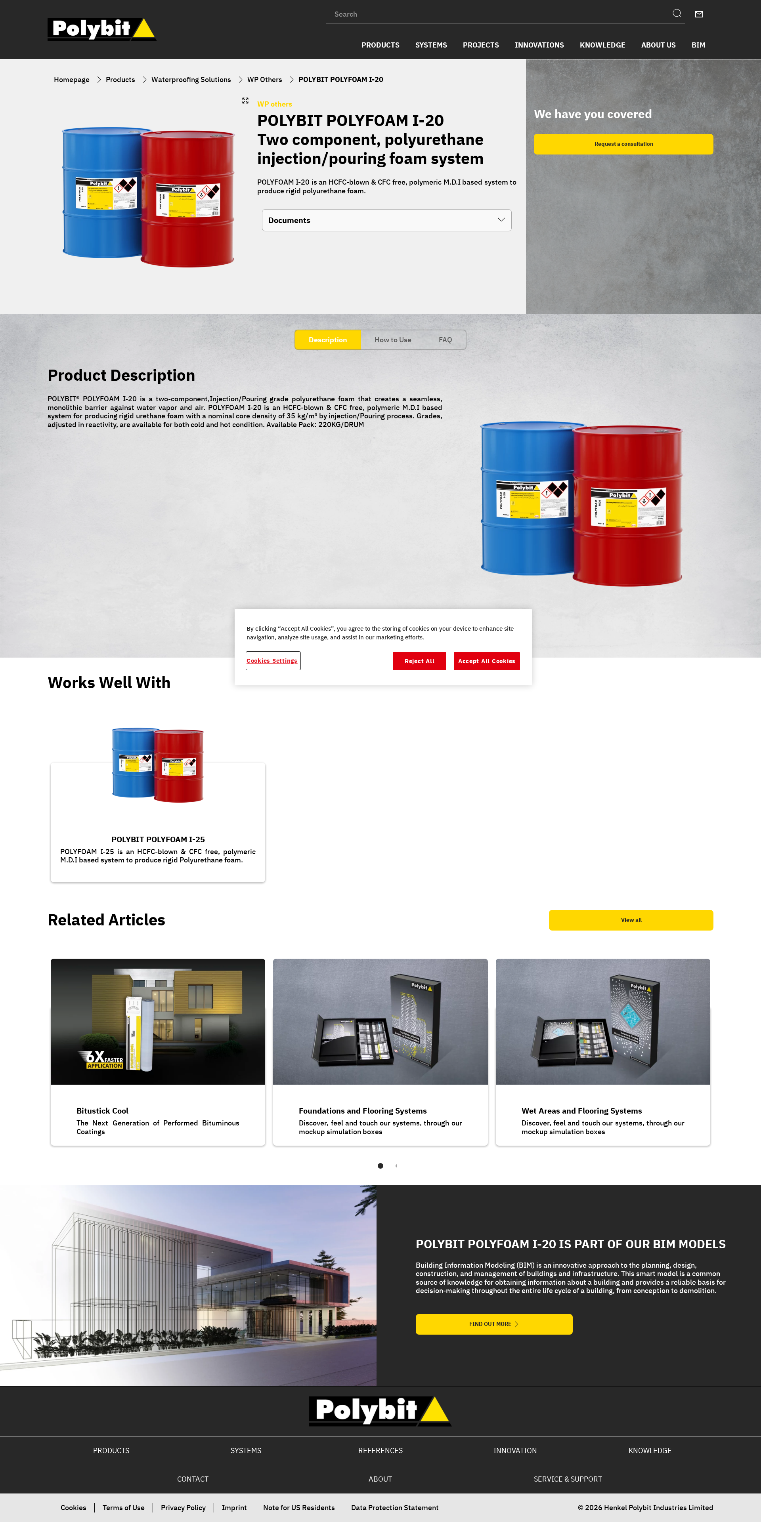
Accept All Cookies (487, 661)
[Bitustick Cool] (158, 1045)
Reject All (419, 661)
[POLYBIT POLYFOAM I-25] (158, 796)
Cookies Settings (272, 660)
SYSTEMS (246, 1450)
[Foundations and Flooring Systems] (380, 1045)
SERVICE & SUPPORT (568, 1479)
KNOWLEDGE (650, 1450)
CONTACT (192, 1479)
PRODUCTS (111, 1450)
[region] (383, 647)
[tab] (327, 340)
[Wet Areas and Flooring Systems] (603, 1045)
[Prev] (38, 1051)
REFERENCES (380, 1450)
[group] (148, 197)
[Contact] (699, 14)
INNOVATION (515, 1450)
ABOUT (380, 1479)
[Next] (723, 1051)
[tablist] (380, 1171)
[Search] (679, 14)
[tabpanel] (380, 499)
